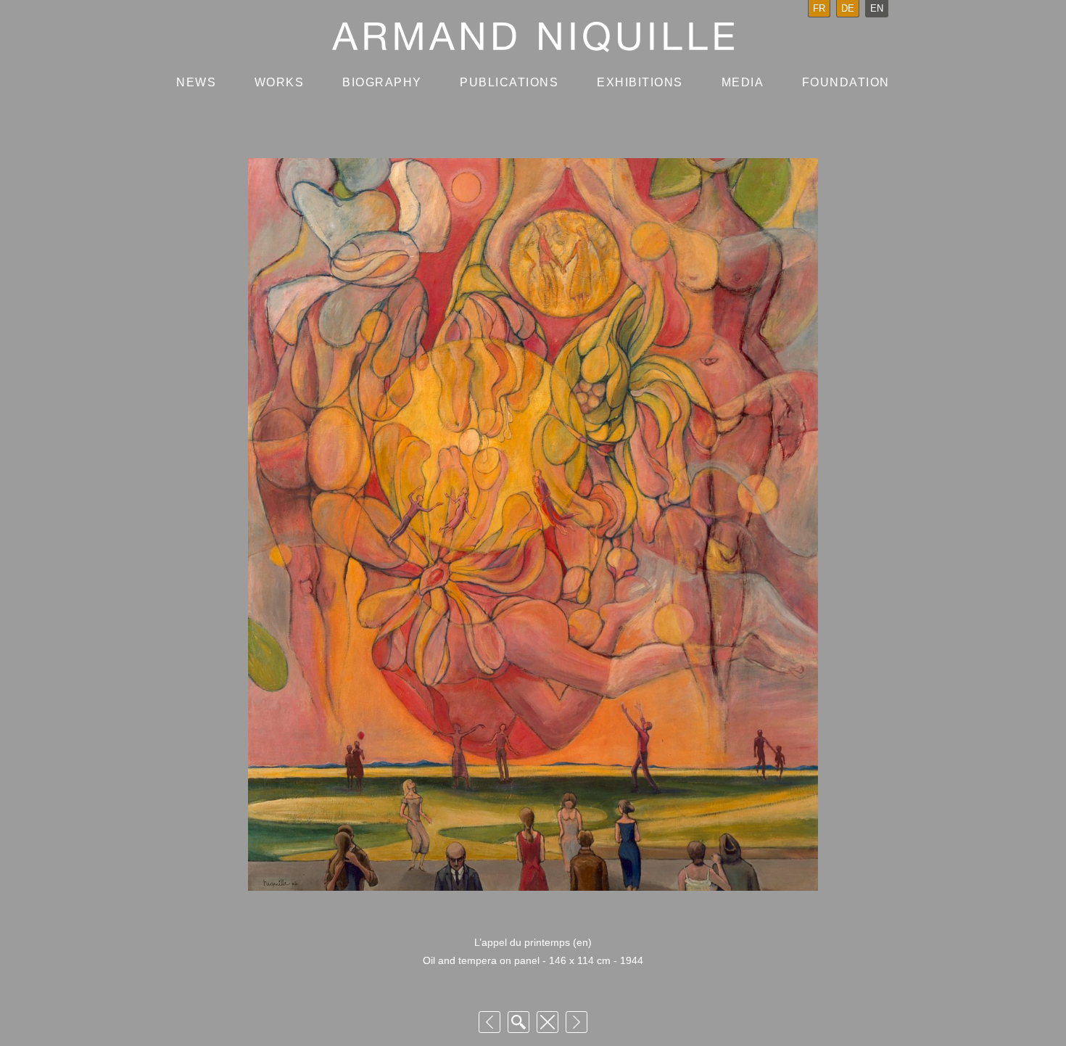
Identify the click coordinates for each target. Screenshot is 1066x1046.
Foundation (846, 82)
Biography (382, 82)
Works (280, 82)
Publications (509, 82)
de (847, 8)
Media (743, 82)
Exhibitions (640, 82)
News (196, 82)
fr (819, 8)
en (876, 8)
